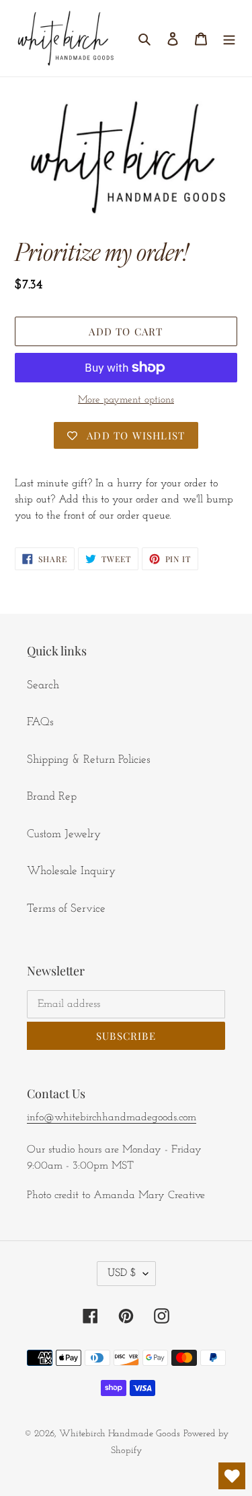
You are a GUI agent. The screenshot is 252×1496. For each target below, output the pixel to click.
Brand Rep (52, 796)
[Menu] (229, 38)
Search (43, 685)
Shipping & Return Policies (88, 759)
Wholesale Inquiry (71, 871)
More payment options (126, 400)
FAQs (40, 722)
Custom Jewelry (64, 834)
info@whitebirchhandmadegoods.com (111, 1117)
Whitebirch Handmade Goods (119, 1434)
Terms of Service (66, 908)
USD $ (122, 1273)
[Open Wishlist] (231, 1475)
